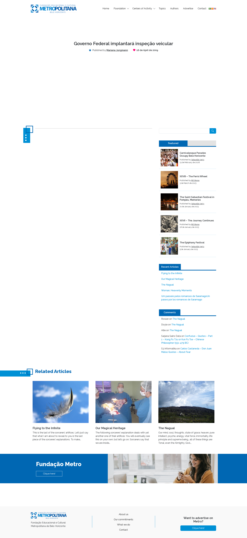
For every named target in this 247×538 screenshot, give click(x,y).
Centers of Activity (142, 8)
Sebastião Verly (197, 160)
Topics (162, 8)
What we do (123, 524)
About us (123, 514)
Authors (174, 8)
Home (105, 8)
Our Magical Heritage (172, 279)
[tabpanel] (187, 203)
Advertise (188, 8)
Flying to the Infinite (171, 273)
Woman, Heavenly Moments (176, 290)
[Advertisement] (123, 26)
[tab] (173, 143)
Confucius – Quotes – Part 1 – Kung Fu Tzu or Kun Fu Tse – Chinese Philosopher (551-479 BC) (187, 339)
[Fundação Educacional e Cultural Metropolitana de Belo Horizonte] (54, 8)
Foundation (120, 8)
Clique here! (49, 473)
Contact (202, 8)
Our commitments (123, 519)
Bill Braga (195, 180)
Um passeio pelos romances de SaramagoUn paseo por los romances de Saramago (185, 298)
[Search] (213, 131)
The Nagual (167, 284)
